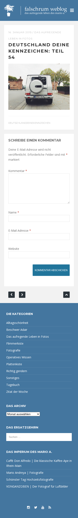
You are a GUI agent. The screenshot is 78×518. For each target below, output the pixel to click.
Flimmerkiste (15, 343)
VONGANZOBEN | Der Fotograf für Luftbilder (37, 486)
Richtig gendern (16, 371)
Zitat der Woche (17, 392)
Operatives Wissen (18, 357)
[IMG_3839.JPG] (39, 86)
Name (13, 212)
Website (13, 249)
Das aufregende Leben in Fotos (27, 337)
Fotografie (13, 350)
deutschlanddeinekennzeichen (29, 122)
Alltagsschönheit (17, 323)
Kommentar (17, 171)
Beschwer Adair (16, 330)
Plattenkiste (14, 364)
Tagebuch (13, 385)
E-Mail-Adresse (19, 230)
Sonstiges (12, 378)
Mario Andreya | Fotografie (24, 473)
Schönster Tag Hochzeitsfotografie (29, 479)
